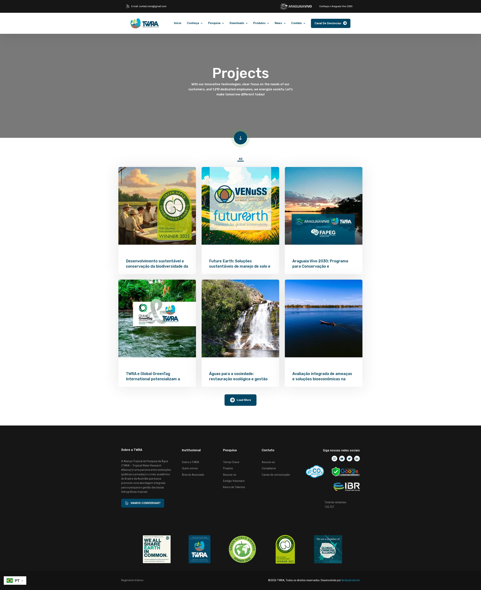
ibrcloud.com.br (351, 580)
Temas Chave (231, 462)
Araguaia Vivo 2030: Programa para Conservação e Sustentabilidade (320, 266)
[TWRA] (145, 23)
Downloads (237, 23)
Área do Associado (193, 474)
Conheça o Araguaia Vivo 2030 (335, 6)
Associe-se (229, 474)
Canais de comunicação (276, 474)
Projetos (228, 468)
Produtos (259, 23)
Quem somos (190, 468)
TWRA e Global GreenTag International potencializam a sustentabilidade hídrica (153, 378)
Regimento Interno (132, 580)
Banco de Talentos (234, 487)
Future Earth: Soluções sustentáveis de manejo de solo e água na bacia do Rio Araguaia (239, 266)
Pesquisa (214, 23)
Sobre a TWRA (190, 462)
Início (177, 23)
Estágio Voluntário (234, 480)
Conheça (193, 23)
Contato (296, 23)
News (278, 23)
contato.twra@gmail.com (152, 6)
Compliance (269, 468)
